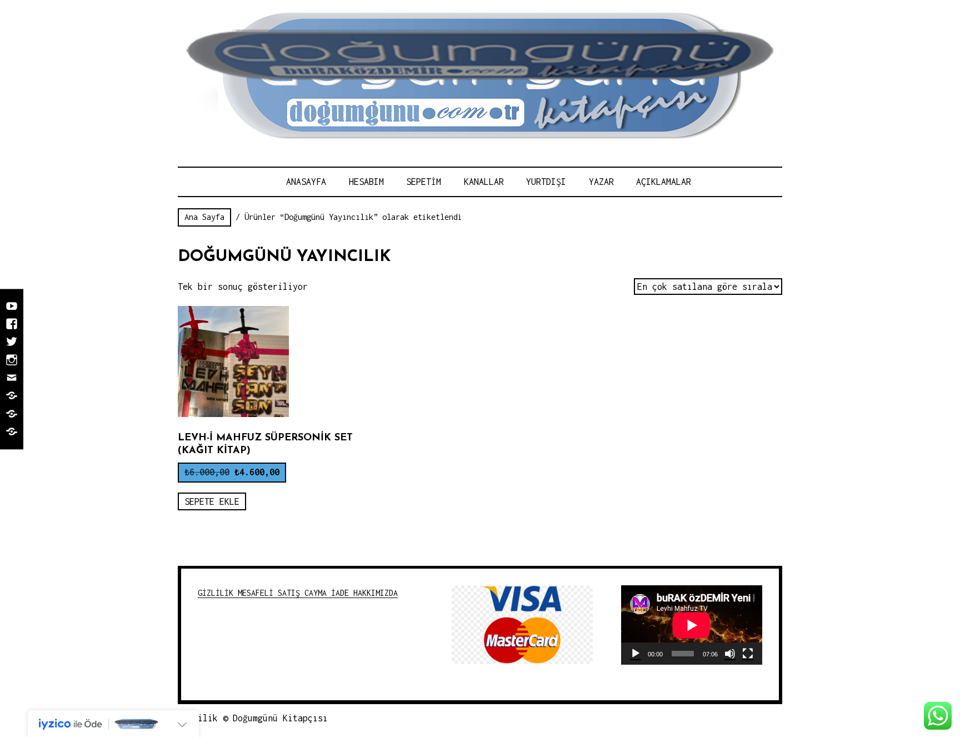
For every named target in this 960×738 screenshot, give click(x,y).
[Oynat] (635, 653)
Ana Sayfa (204, 217)
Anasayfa (306, 182)
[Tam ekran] (747, 653)
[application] (691, 625)
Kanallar (484, 182)
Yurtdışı (546, 182)
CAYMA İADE (328, 593)
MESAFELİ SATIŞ (271, 593)
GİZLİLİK (218, 593)
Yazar (601, 182)
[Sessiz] (730, 653)
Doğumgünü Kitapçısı (280, 718)
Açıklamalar (663, 182)
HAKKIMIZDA (375, 593)
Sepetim (423, 182)
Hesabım (366, 182)
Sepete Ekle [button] (211, 501)
